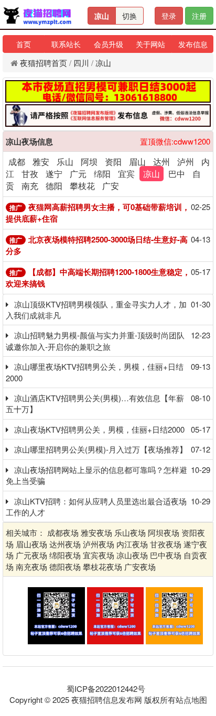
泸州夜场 (98, 543)
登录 (168, 15)
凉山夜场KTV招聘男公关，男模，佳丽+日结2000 (99, 429)
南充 (29, 186)
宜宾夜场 (98, 554)
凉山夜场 (132, 554)
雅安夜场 (96, 532)
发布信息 (193, 44)
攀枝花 (82, 186)
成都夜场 (63, 532)
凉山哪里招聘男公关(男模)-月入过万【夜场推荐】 (100, 449)
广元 (78, 174)
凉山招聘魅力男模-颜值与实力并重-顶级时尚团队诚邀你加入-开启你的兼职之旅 (95, 340)
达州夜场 (65, 543)
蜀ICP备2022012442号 (106, 688)
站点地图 (191, 699)
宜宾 (126, 174)
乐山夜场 (130, 532)
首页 (23, 44)
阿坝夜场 (163, 532)
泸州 (185, 162)
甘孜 (29, 174)
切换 (129, 15)
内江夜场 (132, 543)
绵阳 (102, 174)
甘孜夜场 (165, 543)
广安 (110, 186)
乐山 (65, 162)
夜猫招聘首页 (43, 62)
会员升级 (108, 44)
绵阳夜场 (65, 554)
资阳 (113, 162)
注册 (199, 15)
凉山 (101, 15)
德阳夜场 (65, 566)
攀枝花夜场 (102, 566)
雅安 (41, 162)
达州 (161, 162)
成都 (16, 162)
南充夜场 (31, 566)
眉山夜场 (31, 543)
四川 (81, 62)
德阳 (54, 186)
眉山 (137, 162)
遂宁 (54, 174)
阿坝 (89, 162)
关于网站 (150, 44)
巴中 (176, 174)
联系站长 (66, 44)
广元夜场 (31, 554)
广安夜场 (140, 566)
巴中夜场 (165, 554)
